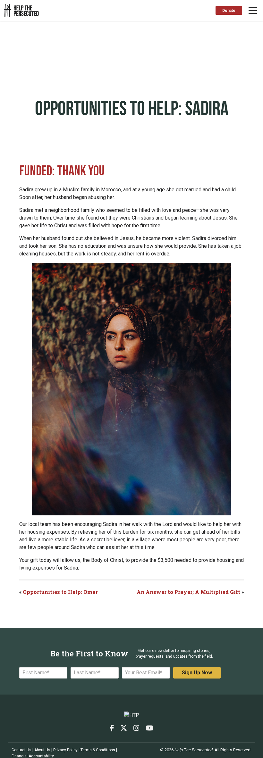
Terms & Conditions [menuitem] (98, 750)
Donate (228, 10)
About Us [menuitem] (42, 750)
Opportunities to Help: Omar (60, 591)
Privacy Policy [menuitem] (65, 750)
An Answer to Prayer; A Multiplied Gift (189, 591)
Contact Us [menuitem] (21, 750)
